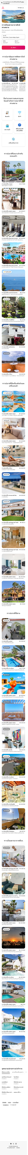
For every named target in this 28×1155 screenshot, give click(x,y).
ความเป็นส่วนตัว (11, 1147)
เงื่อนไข (18, 1147)
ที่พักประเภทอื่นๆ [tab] (6, 1072)
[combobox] (13, 37)
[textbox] (7, 43)
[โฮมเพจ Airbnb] (3, 7)
